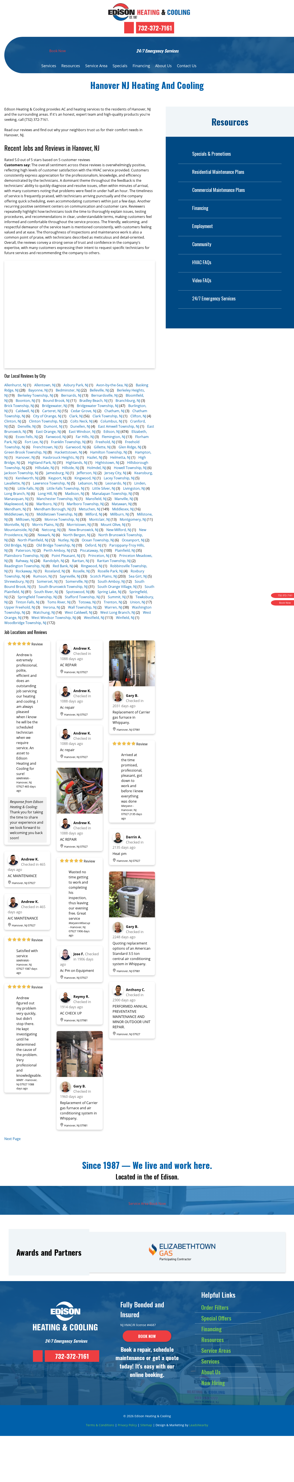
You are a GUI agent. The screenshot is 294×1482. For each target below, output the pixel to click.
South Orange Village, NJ (117, 586)
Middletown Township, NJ (57, 514)
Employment (202, 225)
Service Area (96, 65)
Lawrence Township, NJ (51, 483)
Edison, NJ (112, 431)
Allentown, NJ (45, 385)
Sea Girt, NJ (138, 576)
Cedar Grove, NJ (83, 411)
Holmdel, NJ (96, 467)
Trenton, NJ (113, 602)
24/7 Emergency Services (214, 298)
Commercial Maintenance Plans (218, 189)
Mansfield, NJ (96, 498)
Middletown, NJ (16, 514)
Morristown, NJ (79, 524)
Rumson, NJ (42, 576)
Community (201, 244)
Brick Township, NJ (19, 405)
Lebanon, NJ (87, 483)
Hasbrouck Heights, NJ (61, 457)
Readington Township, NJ (24, 566)
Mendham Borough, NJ (52, 509)
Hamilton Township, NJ (108, 452)
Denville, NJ (27, 426)
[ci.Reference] (79, 812)
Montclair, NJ (99, 519)
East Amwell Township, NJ (118, 426)
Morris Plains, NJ (45, 524)
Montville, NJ (14, 524)
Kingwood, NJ (85, 478)
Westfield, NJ (94, 617)
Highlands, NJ (76, 462)
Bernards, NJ (71, 395)
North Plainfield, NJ (33, 540)
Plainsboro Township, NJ (24, 555)
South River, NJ (46, 591)
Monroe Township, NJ (62, 519)
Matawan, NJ (122, 504)
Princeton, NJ (98, 555)
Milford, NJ (93, 514)
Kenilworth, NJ (27, 478)
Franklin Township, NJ (68, 442)
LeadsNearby (198, 1425)
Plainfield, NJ (125, 550)
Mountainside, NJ (18, 529)
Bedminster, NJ (68, 390)
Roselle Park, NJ (110, 571)
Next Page (12, 1138)
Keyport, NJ (57, 478)
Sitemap (146, 1425)
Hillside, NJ (70, 467)
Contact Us (187, 65)
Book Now (57, 50)
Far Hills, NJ (85, 436)
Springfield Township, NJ (37, 597)
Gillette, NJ (102, 447)
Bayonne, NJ (38, 390)
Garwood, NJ (76, 447)
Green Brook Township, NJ (25, 452)
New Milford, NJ (118, 529)
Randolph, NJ (53, 560)
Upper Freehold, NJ (19, 607)
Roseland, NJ (55, 571)
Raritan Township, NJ (114, 560)
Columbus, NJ (111, 421)
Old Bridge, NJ (15, 545)
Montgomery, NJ (133, 519)
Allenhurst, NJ (15, 385)
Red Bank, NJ (63, 566)
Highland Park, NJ (42, 462)
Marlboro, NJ (46, 504)
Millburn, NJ (119, 514)
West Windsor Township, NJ (53, 617)
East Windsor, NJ (82, 431)
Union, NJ (137, 602)
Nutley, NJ (66, 540)
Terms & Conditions (100, 1425)
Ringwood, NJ (91, 566)
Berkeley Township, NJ (35, 395)
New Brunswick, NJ (83, 529)
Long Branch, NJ (17, 493)
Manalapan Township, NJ (112, 493)
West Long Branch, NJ (117, 612)
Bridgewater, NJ (54, 405)
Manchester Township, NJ (57, 498)
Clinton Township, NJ (45, 421)
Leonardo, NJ (115, 483)
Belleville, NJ (99, 390)
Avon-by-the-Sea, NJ (112, 385)
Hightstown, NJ (107, 462)
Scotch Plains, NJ (103, 576)
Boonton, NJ (25, 400)
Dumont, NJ (53, 426)
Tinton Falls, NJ (27, 602)
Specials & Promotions (211, 153)
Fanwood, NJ (56, 436)
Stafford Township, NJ (82, 597)
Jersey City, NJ (115, 473)
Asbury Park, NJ (75, 385)
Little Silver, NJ (103, 488)
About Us (163, 65)
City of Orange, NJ (47, 416)
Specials (120, 65)
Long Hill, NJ (47, 493)
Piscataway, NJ (91, 550)
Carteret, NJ (51, 411)
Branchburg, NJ (128, 400)
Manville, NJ (124, 498)
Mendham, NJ (15, 509)
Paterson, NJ (26, 550)
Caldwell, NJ (25, 411)
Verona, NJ (51, 607)
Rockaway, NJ (26, 571)
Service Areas (216, 1350)
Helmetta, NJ (120, 457)
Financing (141, 65)
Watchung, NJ (44, 612)
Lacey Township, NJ (119, 478)
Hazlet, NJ (94, 457)
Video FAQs (201, 280)
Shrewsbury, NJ (16, 581)
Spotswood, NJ (78, 591)
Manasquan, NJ (16, 498)
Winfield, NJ (125, 617)
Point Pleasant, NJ (66, 555)
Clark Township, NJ (107, 416)
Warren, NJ (113, 607)
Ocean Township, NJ (98, 540)
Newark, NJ (46, 535)
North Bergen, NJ (76, 535)
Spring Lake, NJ (109, 591)
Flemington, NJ (113, 436)
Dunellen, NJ (80, 426)
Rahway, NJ (24, 560)
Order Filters (215, 1307)
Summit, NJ (117, 597)
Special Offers (216, 1318)
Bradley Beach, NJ (93, 400)
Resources (70, 65)
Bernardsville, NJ (104, 395)
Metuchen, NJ (89, 509)
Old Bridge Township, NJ (55, 545)
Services (48, 65)
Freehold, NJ (105, 442)
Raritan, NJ (80, 560)
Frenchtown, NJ (45, 447)
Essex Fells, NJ (27, 436)
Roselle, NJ (81, 571)
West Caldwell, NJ (78, 612)
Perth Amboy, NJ (57, 550)
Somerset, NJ (47, 581)
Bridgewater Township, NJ (97, 405)
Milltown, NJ (25, 519)
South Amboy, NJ (111, 581)
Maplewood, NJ (16, 504)
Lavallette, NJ (14, 483)
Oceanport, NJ (133, 540)
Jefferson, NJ (87, 473)
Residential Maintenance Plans (218, 171)
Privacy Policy (127, 1425)
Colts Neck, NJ (81, 421)
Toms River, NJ (59, 602)
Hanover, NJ (25, 457)
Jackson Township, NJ (21, 473)
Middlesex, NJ (123, 509)
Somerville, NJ (77, 581)
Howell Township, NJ (130, 467)
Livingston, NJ (134, 488)
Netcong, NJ (51, 529)
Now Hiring (213, 1382)
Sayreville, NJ (70, 576)
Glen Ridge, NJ (130, 447)
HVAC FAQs (201, 262)
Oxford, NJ (93, 545)
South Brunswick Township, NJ (63, 586)
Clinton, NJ (12, 421)
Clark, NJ (76, 416)
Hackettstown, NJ (68, 452)
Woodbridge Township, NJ (25, 622)
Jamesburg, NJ (57, 473)
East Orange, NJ (48, 431)
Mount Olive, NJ (113, 524)
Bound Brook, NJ (56, 400)
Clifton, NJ (138, 416)
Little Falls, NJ (28, 488)
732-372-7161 (155, 27)
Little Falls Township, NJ (65, 488)
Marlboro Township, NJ (85, 504)
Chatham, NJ (114, 411)
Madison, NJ (74, 493)
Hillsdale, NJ (44, 467)
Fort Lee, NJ (34, 442)
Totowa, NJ (87, 602)
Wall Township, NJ (82, 607)
